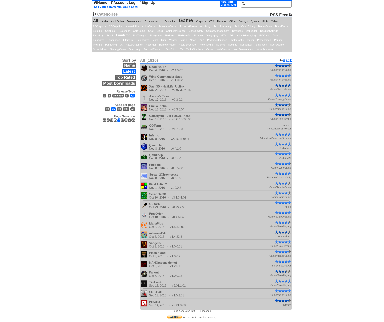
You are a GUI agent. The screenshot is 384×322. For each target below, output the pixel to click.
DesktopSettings (269, 31)
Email (110, 35)
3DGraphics (115, 26)
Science (220, 44)
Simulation (261, 44)
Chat (150, 31)
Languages (114, 40)
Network (221, 21)
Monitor (173, 40)
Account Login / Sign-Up (134, 3)
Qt (121, 44)
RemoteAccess (167, 44)
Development (134, 21)
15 (115, 120)
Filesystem (156, 35)
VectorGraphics (194, 49)
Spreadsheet (100, 49)
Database (237, 31)
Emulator (123, 35)
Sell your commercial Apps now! (116, 6)
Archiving (205, 26)
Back (287, 60)
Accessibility (132, 26)
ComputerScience (176, 31)
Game (186, 20)
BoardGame (281, 26)
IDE (231, 35)
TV (181, 49)
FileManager (140, 35)
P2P (201, 40)
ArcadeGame (188, 26)
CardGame (139, 31)
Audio (104, 21)
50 (119, 109)
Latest (129, 71)
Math (155, 40)
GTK (211, 21)
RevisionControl (187, 44)
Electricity (98, 35)
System (255, 21)
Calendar (125, 31)
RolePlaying (206, 44)
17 (122, 120)
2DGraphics (99, 26)
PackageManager (217, 40)
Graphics (201, 21)
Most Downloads (119, 83)
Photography (237, 40)
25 (113, 109)
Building (97, 31)
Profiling (97, 44)
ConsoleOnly (196, 31)
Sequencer (246, 44)
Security (232, 44)
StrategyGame (118, 49)
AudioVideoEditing (245, 26)
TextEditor (171, 49)
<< (104, 120)
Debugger (251, 31)
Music (183, 40)
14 (111, 120)
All (95, 21)
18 (126, 120)
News (193, 40)
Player (250, 40)
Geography (212, 35)
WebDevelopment (244, 49)
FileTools (170, 35)
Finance (198, 35)
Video (274, 21)
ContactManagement (217, 31)
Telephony (134, 49)
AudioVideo (117, 21)
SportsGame (277, 44)
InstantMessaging (246, 35)
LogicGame (143, 40)
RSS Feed (279, 15)
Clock (160, 31)
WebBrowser (224, 49)
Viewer (210, 49)
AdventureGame (167, 26)
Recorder (151, 44)
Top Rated (125, 77)
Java (275, 35)
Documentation (153, 21)
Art (215, 26)
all (132, 109)
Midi (163, 40)
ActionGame (148, 26)
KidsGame (98, 40)
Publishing (111, 44)
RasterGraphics (134, 44)
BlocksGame (265, 26)
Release (118, 95)
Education (170, 21)
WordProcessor (265, 49)
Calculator (110, 31)
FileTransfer (184, 35)
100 (126, 109)
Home (102, 3)
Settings (243, 21)
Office (232, 21)
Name (129, 65)
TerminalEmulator (153, 49)
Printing (278, 40)
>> (133, 120)
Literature (128, 40)
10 (107, 109)
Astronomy (225, 26)
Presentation (264, 40)
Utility (265, 21)
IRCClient (264, 35)
